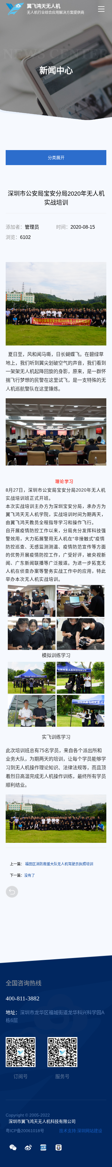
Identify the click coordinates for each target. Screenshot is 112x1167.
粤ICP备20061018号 (25, 1130)
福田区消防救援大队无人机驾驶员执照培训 (51, 864)
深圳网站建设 (89, 1130)
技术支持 (67, 1130)
